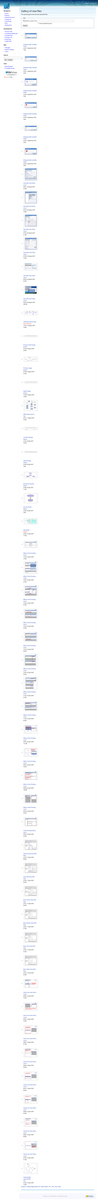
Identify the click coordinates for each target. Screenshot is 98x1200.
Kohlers (25, 532)
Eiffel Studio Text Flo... (29, 414)
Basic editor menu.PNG (29, 969)
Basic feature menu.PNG (29, 923)
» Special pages (8, 66)
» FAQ (5, 23)
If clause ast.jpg (27, 368)
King (24, 855)
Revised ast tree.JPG (28, 484)
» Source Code (8, 31)
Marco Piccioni (27, 323)
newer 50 (37, 1186)
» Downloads (7, 21)
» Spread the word (9, 17)
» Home (6, 13)
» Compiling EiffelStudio (11, 33)
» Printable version (9, 68)
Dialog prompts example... (30, 44)
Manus (25, 439)
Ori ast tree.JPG (27, 507)
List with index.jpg (28, 437)
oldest (28, 1186)
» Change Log (8, 37)
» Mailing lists (8, 25)
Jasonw (25, 347)
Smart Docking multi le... (29, 830)
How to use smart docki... (30, 992)
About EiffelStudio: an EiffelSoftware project (58, 1196)
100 (53, 1186)
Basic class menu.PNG (29, 946)
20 (47, 1186)
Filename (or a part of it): (30, 21)
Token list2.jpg (27, 461)
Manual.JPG (26, 530)
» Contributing (8, 35)
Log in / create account (91, 3)
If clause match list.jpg (29, 345)
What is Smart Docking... (29, 553)
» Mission (6, 15)
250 (56, 1186)
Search (6, 55)
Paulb (24, 46)
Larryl (24, 185)
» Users (6, 51)
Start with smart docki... (29, 183)
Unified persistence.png (29, 322)
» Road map (7, 39)
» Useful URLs (8, 41)
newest (24, 1186)
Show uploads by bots (45, 23)
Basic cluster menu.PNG (29, 900)
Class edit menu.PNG (29, 877)
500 (59, 1186)
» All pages (7, 47)
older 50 (43, 1186)
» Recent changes (9, 49)
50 (49, 1186)
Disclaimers (45, 1196)
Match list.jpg (26, 391)
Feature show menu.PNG (30, 853)
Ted (24, 416)
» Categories (7, 19)
